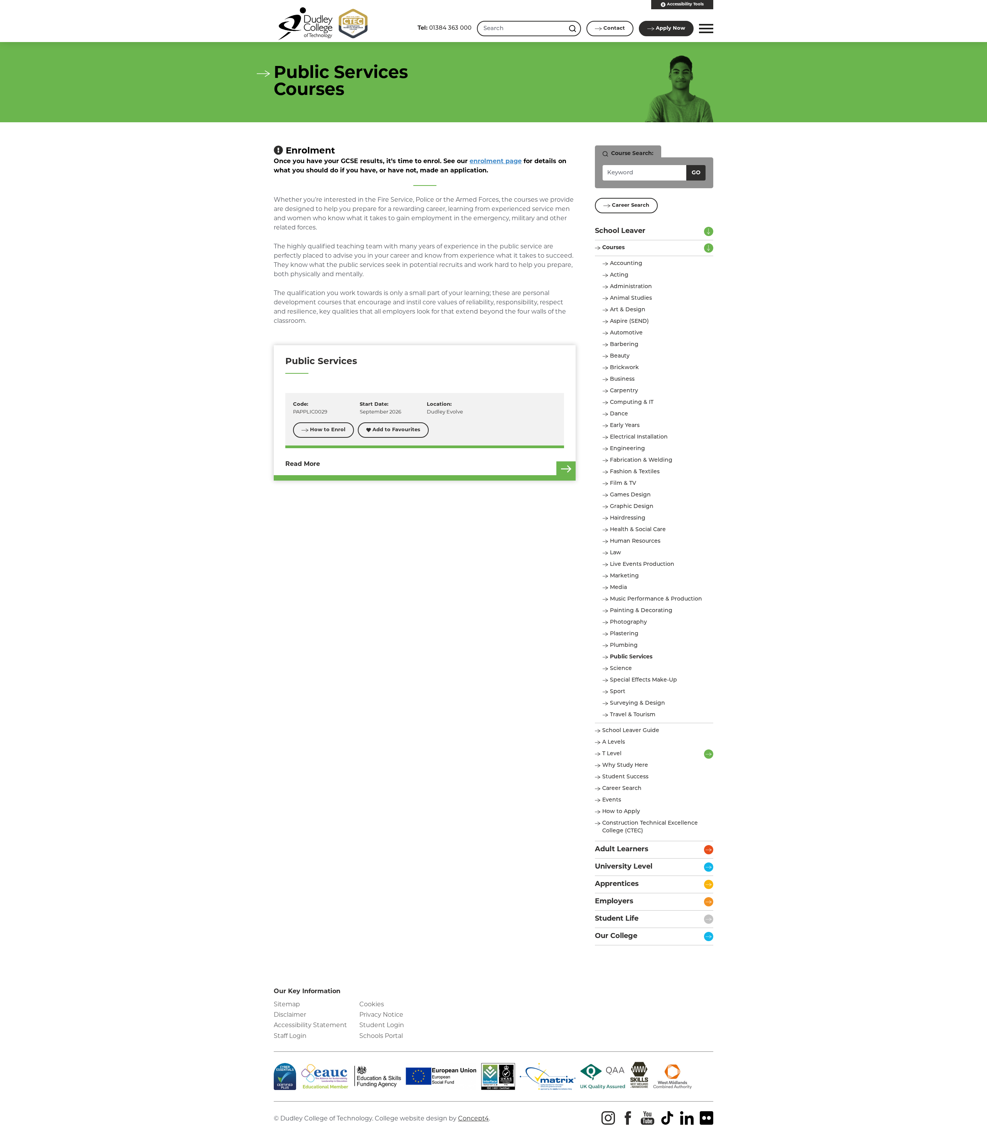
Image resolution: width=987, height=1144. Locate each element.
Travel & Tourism (632, 715)
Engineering (627, 449)
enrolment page (496, 162)
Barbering (624, 345)
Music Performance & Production (656, 599)
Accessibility (685, 4)
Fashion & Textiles (635, 472)
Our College (616, 936)
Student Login (381, 1026)
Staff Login (290, 1036)
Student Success (625, 777)
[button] (705, 28)
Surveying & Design (637, 703)
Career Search (630, 205)
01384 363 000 (445, 28)
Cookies (371, 1005)
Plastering (624, 634)
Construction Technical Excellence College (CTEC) (650, 827)
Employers (614, 901)
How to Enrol (327, 429)
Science (621, 669)
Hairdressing (627, 518)
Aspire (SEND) (629, 321)
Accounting (626, 264)
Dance (619, 414)
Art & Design (627, 310)
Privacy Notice (381, 1015)
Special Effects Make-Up (643, 680)
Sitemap (287, 1005)
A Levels (613, 742)
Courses (613, 248)
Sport (617, 692)
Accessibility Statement (310, 1026)
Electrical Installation (639, 437)
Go (696, 173)
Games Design (630, 495)
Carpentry (624, 391)
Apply (670, 28)
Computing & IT (632, 402)
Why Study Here (625, 765)
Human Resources (635, 541)
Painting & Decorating (641, 611)
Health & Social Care (638, 530)
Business (622, 379)
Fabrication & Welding (641, 460)
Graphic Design (632, 507)
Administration (631, 287)
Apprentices (617, 884)
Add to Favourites (396, 429)
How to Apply (621, 812)
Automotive (626, 333)
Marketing (624, 576)
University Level (623, 867)
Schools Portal (381, 1036)
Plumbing (624, 645)
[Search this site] (573, 28)
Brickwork (624, 368)
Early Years (625, 426)
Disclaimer (290, 1015)
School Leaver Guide (630, 731)
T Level (612, 754)
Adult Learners (621, 849)
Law (615, 553)
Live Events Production (642, 564)
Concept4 (473, 1119)
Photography (628, 622)
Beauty (620, 356)
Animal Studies (631, 298)
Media (618, 588)
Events (611, 800)
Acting (619, 275)
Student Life (616, 919)
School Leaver (620, 231)
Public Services (321, 362)
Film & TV (623, 483)
